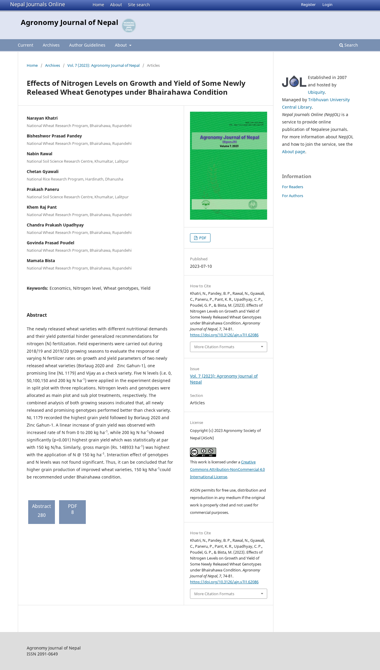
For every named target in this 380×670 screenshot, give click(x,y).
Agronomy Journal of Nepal (69, 22)
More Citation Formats (214, 346)
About (116, 4)
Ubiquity (316, 92)
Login (327, 4)
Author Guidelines (87, 45)
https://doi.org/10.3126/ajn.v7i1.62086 (224, 335)
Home (98, 4)
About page (293, 151)
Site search (139, 4)
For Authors (292, 195)
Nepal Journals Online (37, 4)
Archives (51, 45)
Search (350, 45)
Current (25, 45)
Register (308, 4)
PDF (202, 237)
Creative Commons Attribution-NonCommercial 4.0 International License (227, 469)
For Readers (292, 186)
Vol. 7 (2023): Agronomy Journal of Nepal (103, 65)
